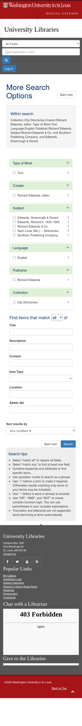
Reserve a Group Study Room (20, 586)
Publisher (20, 270)
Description (17, 340)
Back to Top (59, 688)
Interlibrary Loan (12, 579)
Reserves (8, 590)
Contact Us (9, 554)
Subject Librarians (13, 582)
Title (12, 325)
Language (20, 247)
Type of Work (22, 163)
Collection (20, 292)
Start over (66, 94)
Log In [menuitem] (9, 68)
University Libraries (31, 29)
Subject (18, 208)
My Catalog (9, 575)
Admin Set (16, 403)
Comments (9, 597)
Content (15, 356)
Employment (10, 593)
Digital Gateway (62, 13)
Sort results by (16, 424)
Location (15, 387)
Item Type (16, 372)
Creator (18, 185)
